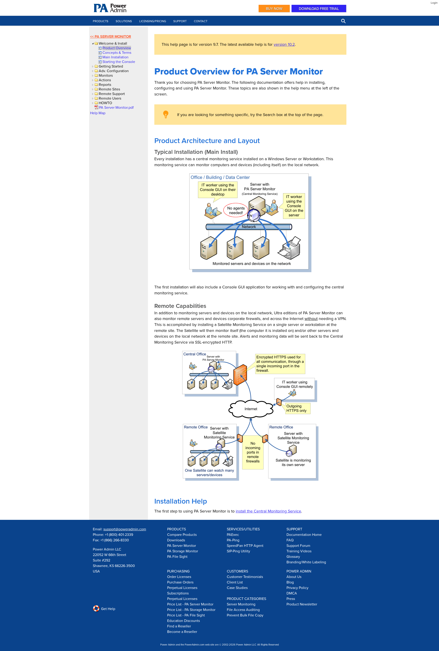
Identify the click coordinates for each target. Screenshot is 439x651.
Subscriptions (178, 593)
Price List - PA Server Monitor (190, 604)
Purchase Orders (180, 582)
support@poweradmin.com (124, 529)
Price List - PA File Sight (186, 615)
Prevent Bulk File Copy (245, 615)
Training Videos (298, 550)
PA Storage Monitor (182, 550)
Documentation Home (304, 534)
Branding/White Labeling (306, 561)
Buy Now (274, 8)
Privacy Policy (297, 587)
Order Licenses (179, 576)
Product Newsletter (301, 604)
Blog (290, 582)
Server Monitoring (241, 604)
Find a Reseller (179, 626)
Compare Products (182, 534)
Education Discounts (183, 620)
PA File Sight (177, 556)
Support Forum (298, 545)
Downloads (176, 539)
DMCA (291, 593)
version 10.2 (284, 44)
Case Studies (237, 587)
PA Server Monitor (113, 36)
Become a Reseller (182, 631)
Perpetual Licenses (182, 587)
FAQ (290, 539)
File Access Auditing (243, 609)
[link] (116, 47)
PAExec (233, 534)
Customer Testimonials (245, 576)
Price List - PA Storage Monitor (191, 609)
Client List (235, 582)
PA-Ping (233, 539)
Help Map (97, 112)
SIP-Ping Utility (238, 550)
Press (290, 598)
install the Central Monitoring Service (268, 511)
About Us (293, 576)
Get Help (107, 608)
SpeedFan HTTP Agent (245, 545)
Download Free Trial (319, 8)
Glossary (293, 556)
